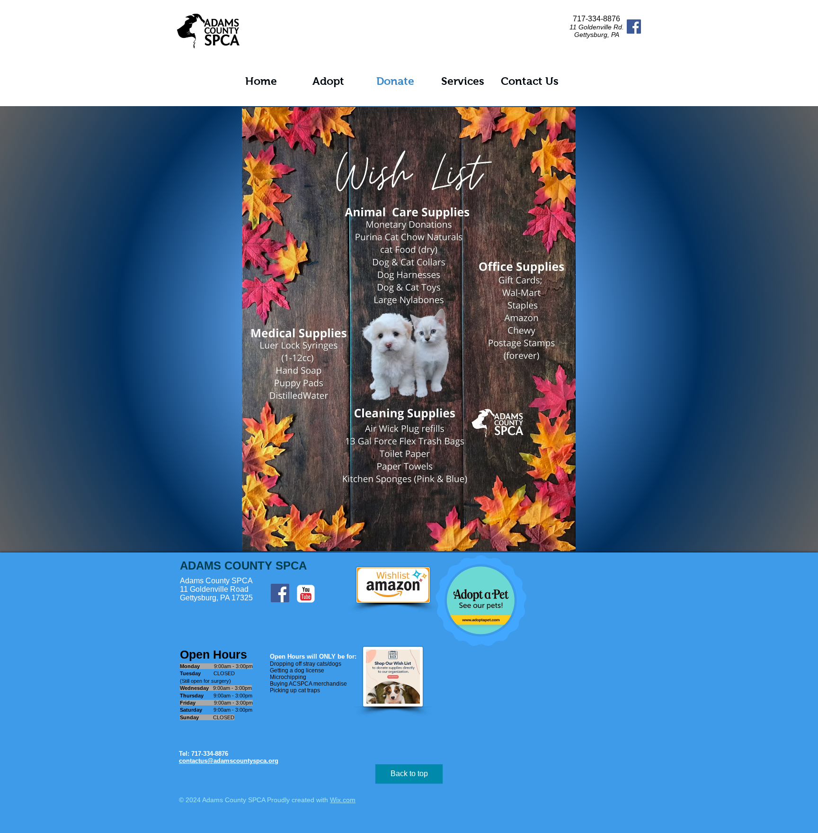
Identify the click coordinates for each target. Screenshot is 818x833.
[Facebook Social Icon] (634, 26)
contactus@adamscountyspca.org (228, 760)
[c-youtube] (306, 594)
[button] (328, 81)
